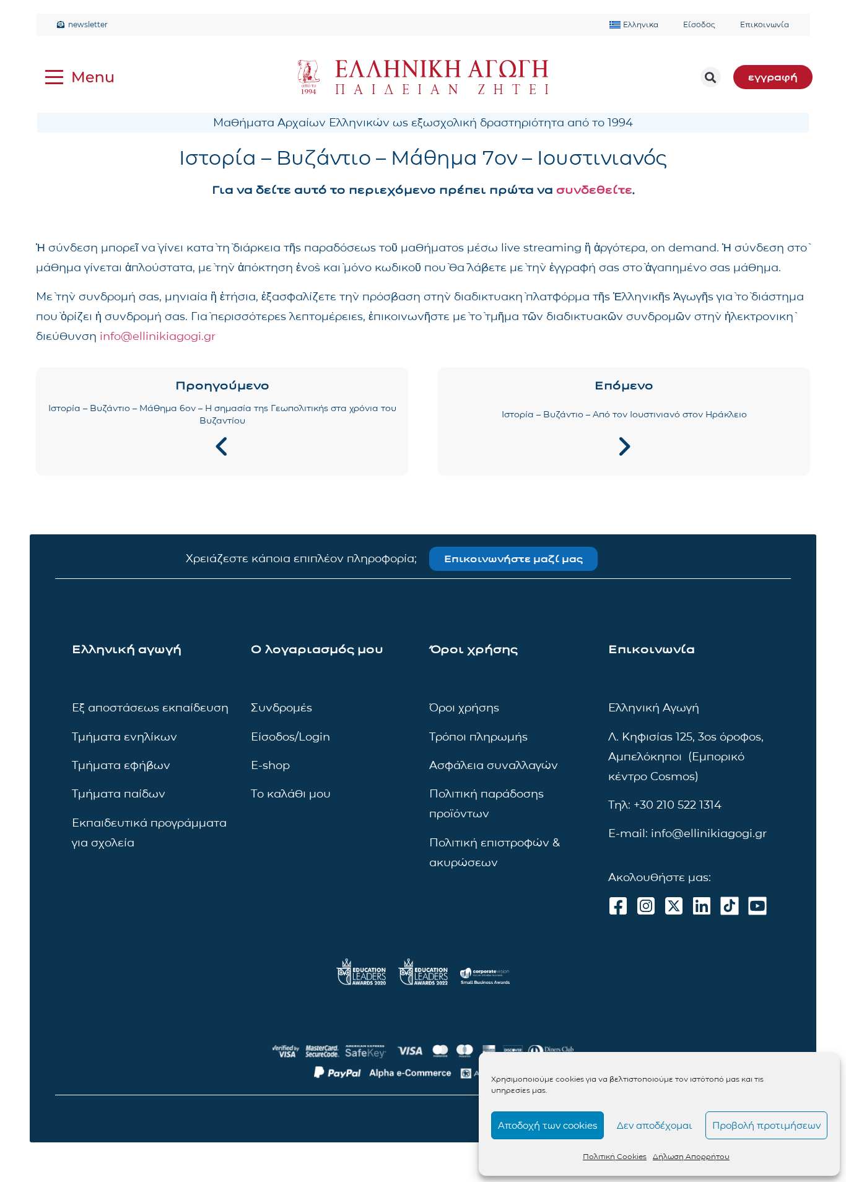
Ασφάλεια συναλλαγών (493, 765)
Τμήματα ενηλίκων (124, 737)
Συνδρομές (281, 708)
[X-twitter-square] (674, 906)
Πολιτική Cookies (615, 1156)
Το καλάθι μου (291, 794)
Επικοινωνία (764, 24)
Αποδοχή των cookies (547, 1125)
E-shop (270, 765)
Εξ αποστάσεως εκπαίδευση (150, 708)
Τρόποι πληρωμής (478, 737)
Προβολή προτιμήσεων (766, 1125)
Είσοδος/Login (290, 737)
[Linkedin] (702, 906)
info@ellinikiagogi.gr (158, 336)
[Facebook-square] (618, 906)
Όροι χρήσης (464, 708)
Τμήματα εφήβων (121, 765)
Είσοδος (699, 24)
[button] (710, 77)
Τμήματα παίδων (118, 794)
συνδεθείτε (594, 190)
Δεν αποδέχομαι (654, 1125)
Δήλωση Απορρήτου (691, 1156)
